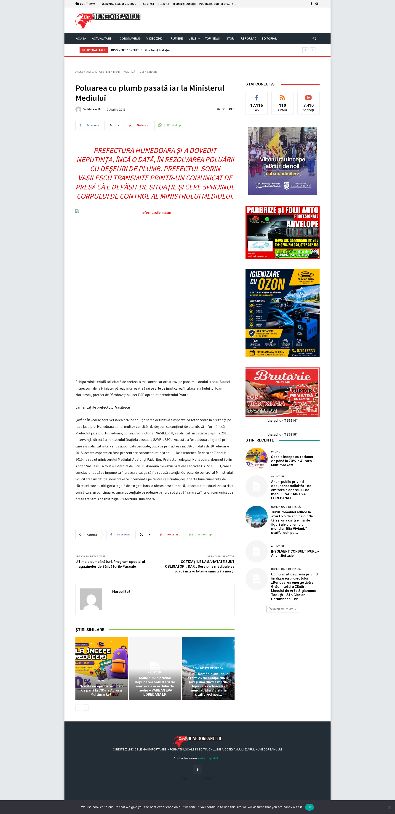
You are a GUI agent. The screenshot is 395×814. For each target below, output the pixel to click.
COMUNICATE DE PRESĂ (208, 668)
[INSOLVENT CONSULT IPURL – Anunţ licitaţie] (257, 551)
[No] (389, 807)
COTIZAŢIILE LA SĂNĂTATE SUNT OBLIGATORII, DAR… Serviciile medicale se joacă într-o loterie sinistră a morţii (200, 566)
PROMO (101, 680)
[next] (312, 50)
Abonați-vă (309, 95)
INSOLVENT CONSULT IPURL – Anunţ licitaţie (140, 50)
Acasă (79, 72)
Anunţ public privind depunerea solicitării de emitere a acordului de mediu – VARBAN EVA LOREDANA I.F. (155, 686)
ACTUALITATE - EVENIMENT (103, 72)
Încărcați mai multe (281, 609)
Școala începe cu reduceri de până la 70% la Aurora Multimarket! (101, 690)
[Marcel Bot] (79, 109)
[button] (314, 38)
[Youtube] (317, 4)
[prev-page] (78, 707)
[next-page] (85, 707)
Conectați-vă (282, 95)
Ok (309, 807)
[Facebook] (311, 4)
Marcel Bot (95, 109)
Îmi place (256, 95)
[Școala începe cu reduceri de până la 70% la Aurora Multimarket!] (101, 668)
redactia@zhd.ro (210, 758)
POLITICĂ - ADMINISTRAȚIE (140, 72)
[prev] (305, 50)
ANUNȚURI (154, 672)
